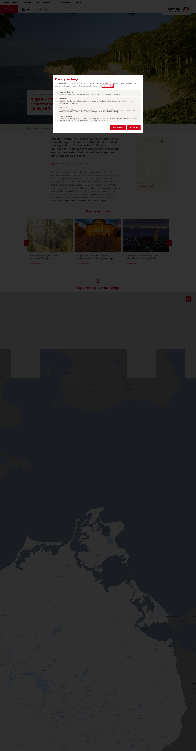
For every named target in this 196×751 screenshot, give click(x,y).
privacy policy (108, 86)
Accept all (134, 127)
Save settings (118, 127)
